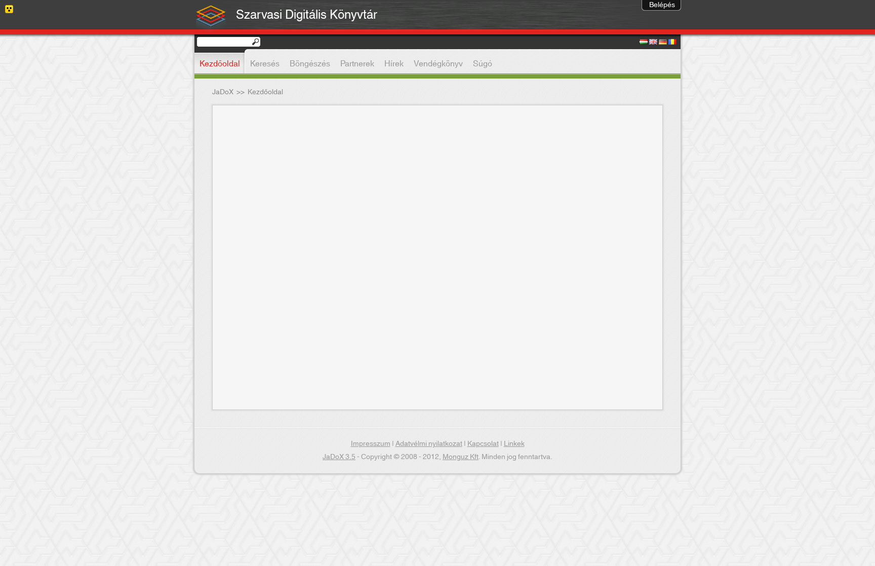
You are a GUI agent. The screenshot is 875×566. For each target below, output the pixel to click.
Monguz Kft (461, 457)
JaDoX (222, 92)
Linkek (514, 443)
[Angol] (653, 42)
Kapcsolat (483, 443)
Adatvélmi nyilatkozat (428, 443)
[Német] (663, 42)
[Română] (672, 42)
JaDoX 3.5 (339, 457)
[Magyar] (644, 42)
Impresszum (370, 443)
